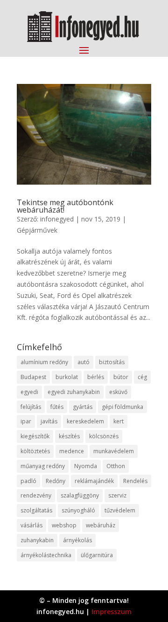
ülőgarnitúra (97, 555)
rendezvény (36, 495)
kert (118, 421)
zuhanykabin (37, 540)
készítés (69, 436)
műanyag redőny (43, 466)
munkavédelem (113, 451)
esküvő (118, 392)
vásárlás (31, 525)
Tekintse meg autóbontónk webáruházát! (65, 206)
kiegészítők (35, 436)
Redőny (55, 481)
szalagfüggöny (80, 495)
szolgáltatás (36, 510)
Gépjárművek (37, 230)
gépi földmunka (122, 407)
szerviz (117, 495)
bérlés (95, 377)
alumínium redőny (44, 362)
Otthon (115, 466)
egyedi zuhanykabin (74, 392)
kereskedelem (85, 421)
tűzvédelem (120, 510)
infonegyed (57, 218)
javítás (49, 421)
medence (71, 451)
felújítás (31, 407)
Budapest (33, 377)
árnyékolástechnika (46, 555)
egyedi (29, 392)
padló (28, 481)
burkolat (67, 377)
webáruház (100, 525)
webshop (64, 525)
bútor (120, 377)
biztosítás (112, 362)
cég (142, 377)
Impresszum (111, 611)
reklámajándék (94, 481)
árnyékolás (77, 540)
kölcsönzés (104, 436)
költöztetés (35, 451)
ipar (26, 421)
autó (83, 362)
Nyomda (85, 466)
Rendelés (135, 481)
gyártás (82, 407)
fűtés (56, 407)
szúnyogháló (78, 510)
